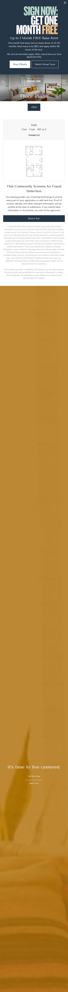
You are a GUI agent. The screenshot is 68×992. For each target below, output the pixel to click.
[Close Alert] (65, 3)
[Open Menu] (64, 81)
